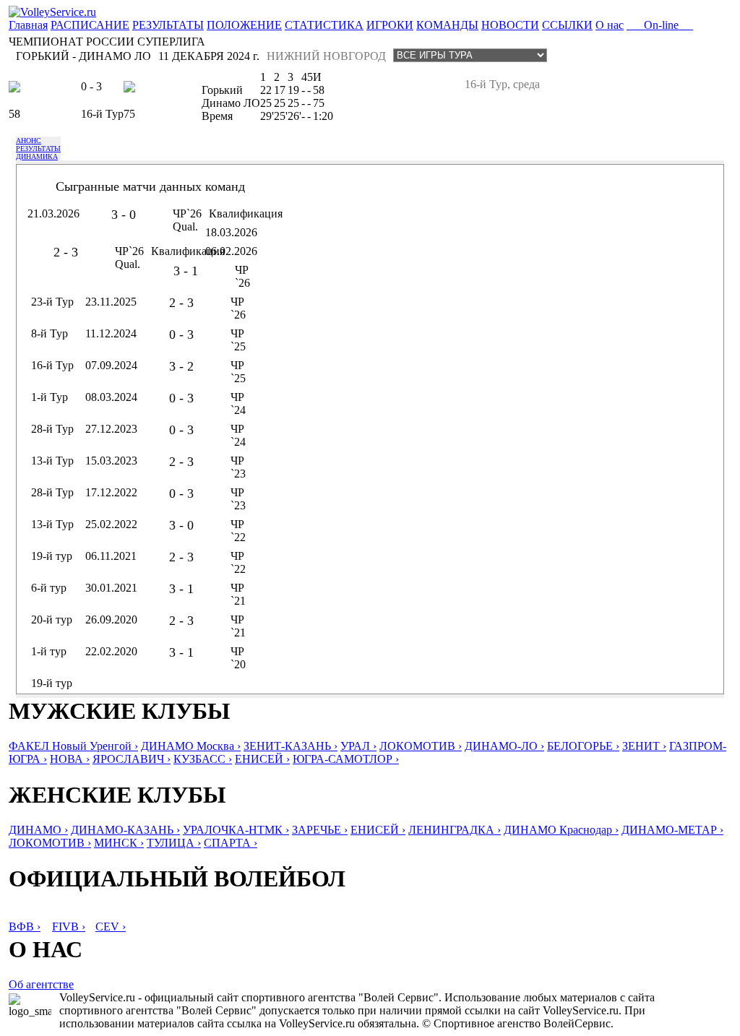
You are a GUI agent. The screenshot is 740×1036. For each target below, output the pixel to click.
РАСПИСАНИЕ (90, 25)
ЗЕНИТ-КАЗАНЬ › (290, 746)
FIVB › (68, 926)
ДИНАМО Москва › (191, 746)
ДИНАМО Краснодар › (561, 830)
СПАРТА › (230, 843)
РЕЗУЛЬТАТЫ (168, 25)
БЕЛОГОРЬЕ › (583, 746)
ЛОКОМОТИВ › (420, 746)
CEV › (110, 926)
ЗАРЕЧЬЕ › (320, 830)
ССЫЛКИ (567, 25)
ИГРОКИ (389, 25)
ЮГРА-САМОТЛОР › (346, 759)
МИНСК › (119, 843)
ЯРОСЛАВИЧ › (131, 759)
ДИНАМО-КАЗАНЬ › (125, 830)
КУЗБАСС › (202, 759)
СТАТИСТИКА (324, 25)
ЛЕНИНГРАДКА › (454, 830)
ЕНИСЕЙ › (262, 759)
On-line (660, 25)
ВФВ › (24, 926)
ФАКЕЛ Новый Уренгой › (73, 746)
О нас (609, 25)
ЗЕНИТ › (644, 746)
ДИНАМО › (38, 830)
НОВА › (70, 759)
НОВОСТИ (510, 25)
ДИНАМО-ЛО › (504, 746)
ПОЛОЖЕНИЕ (244, 25)
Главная (28, 25)
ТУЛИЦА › (174, 843)
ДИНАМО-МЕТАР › (672, 830)
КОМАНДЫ (447, 25)
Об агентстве (41, 984)
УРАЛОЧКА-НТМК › (236, 830)
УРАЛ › (358, 746)
